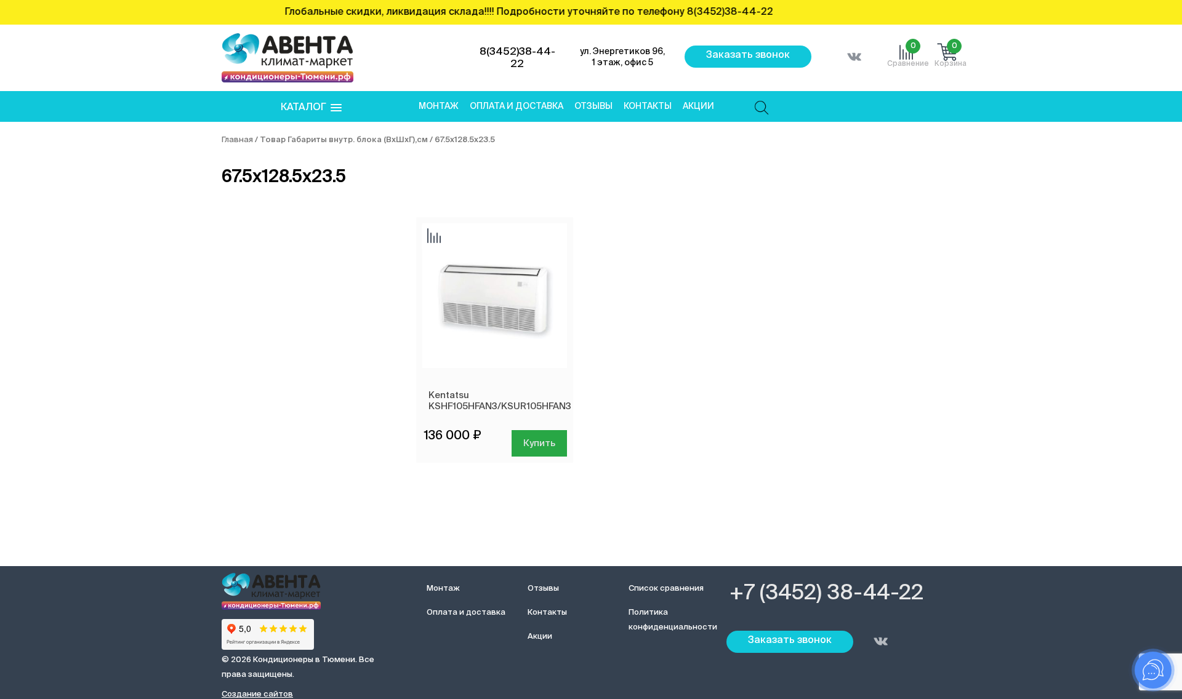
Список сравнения (666, 589)
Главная (237, 140)
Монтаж (439, 106)
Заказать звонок (748, 55)
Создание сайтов (257, 694)
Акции (698, 106)
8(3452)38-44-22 (517, 58)
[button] (311, 108)
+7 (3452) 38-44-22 (826, 593)
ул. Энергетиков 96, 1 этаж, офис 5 (622, 57)
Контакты (648, 106)
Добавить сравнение (434, 237)
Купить (539, 443)
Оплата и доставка (516, 106)
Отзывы (593, 106)
